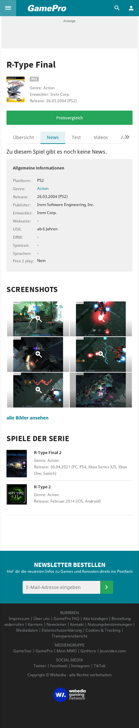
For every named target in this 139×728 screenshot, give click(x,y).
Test (76, 137)
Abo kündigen (95, 618)
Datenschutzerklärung (62, 630)
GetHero (88, 651)
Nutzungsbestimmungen (110, 624)
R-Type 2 (42, 487)
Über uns (41, 618)
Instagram (80, 665)
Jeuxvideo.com (113, 651)
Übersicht (23, 137)
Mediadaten (27, 630)
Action (42, 188)
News (53, 137)
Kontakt (77, 624)
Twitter (40, 665)
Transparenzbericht (69, 636)
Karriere (35, 624)
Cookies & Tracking (103, 630)
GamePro (44, 651)
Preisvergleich (69, 118)
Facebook (58, 665)
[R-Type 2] (20, 498)
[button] (8, 8)
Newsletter (56, 624)
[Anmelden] (106, 587)
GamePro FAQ (66, 618)
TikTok (99, 665)
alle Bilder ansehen (27, 418)
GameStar (22, 651)
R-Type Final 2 (47, 452)
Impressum (19, 618)
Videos (101, 137)
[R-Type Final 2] (20, 463)
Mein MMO (67, 651)
